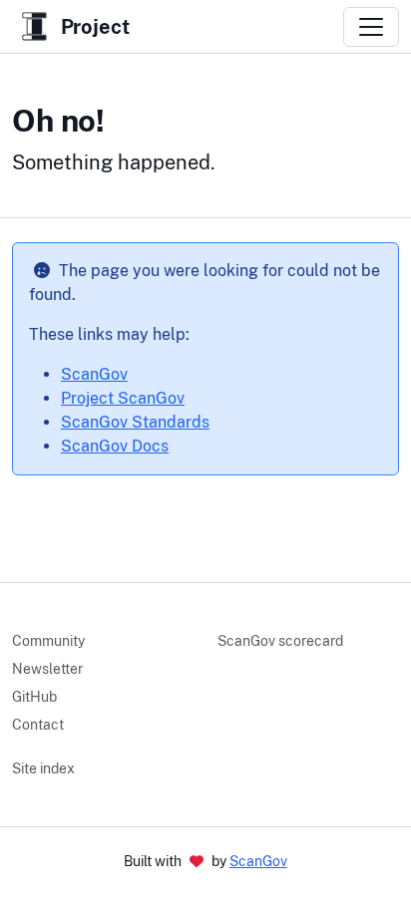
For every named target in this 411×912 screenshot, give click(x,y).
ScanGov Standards (135, 422)
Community (48, 641)
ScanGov (94, 374)
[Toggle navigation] (371, 27)
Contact (38, 725)
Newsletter (47, 669)
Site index (43, 768)
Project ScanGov (123, 398)
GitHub (34, 697)
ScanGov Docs (115, 446)
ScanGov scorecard (280, 641)
